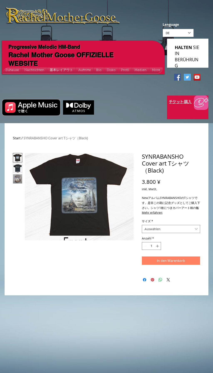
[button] (140, 70)
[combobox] (171, 229)
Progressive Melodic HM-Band (44, 47)
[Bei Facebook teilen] (144, 279)
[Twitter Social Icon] (187, 77)
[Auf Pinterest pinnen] (152, 279)
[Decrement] (145, 246)
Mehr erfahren (152, 213)
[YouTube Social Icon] (197, 77)
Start (17, 138)
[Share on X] (168, 279)
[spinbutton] (151, 246)
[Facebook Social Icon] (177, 77)
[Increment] (157, 246)
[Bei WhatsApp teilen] (160, 279)
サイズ (147, 221)
